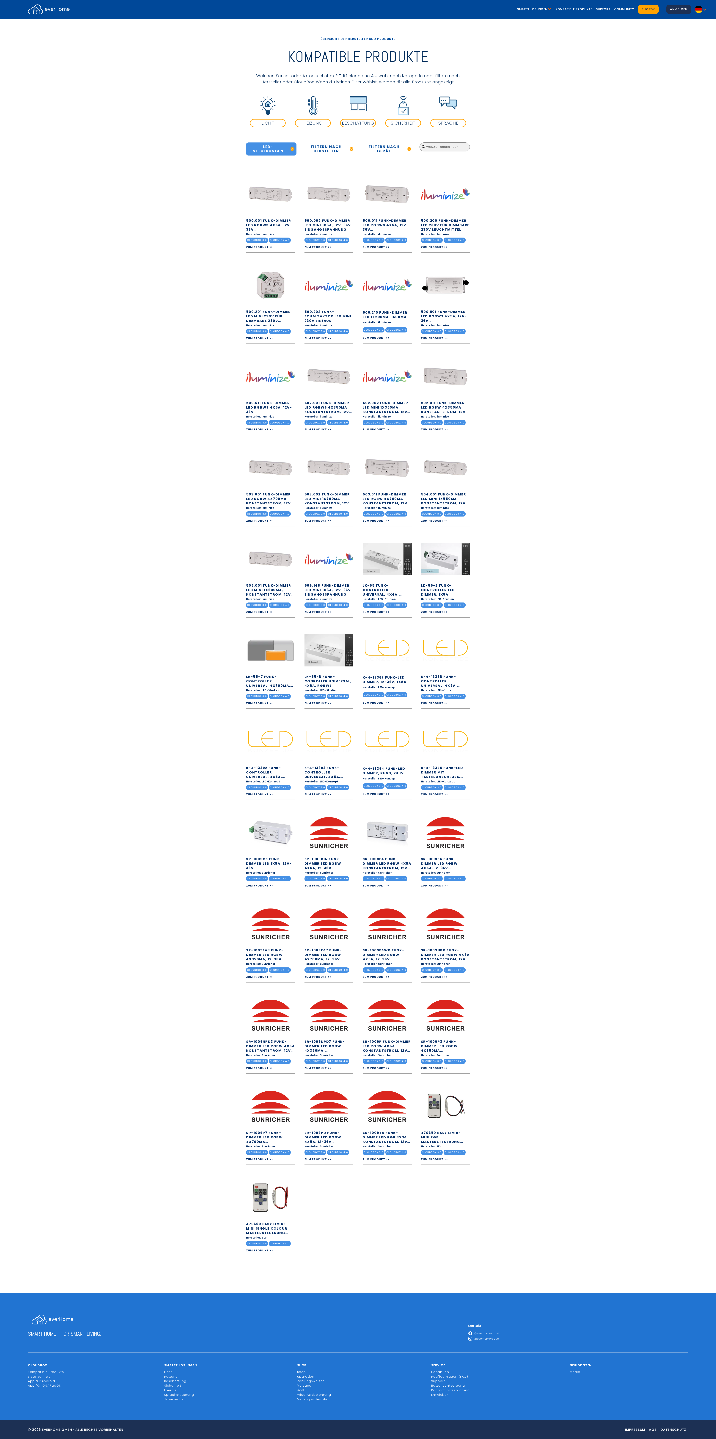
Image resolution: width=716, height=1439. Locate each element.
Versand (304, 1385)
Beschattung (175, 1381)
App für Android (41, 1381)
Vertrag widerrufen (313, 1399)
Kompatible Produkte (573, 9)
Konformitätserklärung (450, 1390)
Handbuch (440, 1372)
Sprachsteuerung (179, 1395)
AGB (300, 1390)
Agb (653, 1429)
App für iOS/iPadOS (44, 1385)
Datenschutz (673, 1429)
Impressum (635, 1429)
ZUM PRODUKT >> (259, 247)
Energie (170, 1390)
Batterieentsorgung (448, 1385)
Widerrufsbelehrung (314, 1395)
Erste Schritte (39, 1376)
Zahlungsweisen (311, 1381)
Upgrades (305, 1376)
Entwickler (439, 1395)
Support (603, 9)
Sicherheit (172, 1385)
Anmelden (678, 9)
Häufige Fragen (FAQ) (449, 1376)
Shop (301, 1372)
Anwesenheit (175, 1399)
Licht (168, 1372)
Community (624, 9)
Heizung (171, 1376)
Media (575, 1372)
